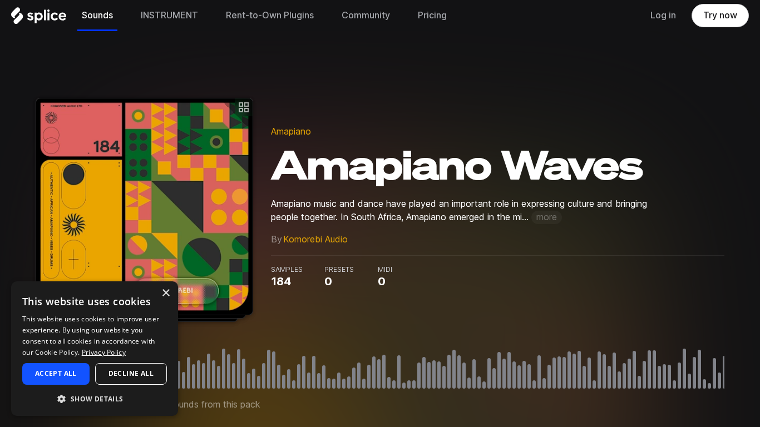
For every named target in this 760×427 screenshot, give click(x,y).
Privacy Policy (104, 352)
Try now (720, 15)
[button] (94, 398)
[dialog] (94, 348)
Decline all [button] (131, 373)
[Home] (38, 18)
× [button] (165, 293)
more (546, 217)
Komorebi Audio (315, 239)
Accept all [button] (56, 373)
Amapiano (291, 131)
